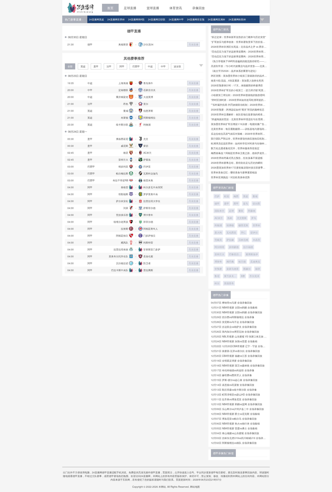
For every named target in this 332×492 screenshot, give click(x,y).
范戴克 (218, 239)
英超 (83, 66)
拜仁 (243, 232)
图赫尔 (247, 268)
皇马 (245, 203)
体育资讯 (175, 8)
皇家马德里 (233, 268)
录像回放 (198, 8)
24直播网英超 (96, 19)
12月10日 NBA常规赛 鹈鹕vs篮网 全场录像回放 (236, 404)
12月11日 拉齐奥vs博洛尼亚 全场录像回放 (234, 399)
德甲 (217, 203)
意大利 (218, 232)
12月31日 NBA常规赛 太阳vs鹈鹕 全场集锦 (234, 307)
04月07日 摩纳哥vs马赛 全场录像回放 (231, 302)
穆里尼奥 (243, 225)
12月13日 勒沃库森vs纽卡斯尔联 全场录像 (234, 389)
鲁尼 (217, 276)
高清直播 (193, 44)
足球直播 (130, 8)
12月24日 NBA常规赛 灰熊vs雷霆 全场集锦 (234, 341)
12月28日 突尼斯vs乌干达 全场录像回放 (232, 322)
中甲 (163, 66)
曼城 (255, 196)
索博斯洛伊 (252, 254)
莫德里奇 (229, 283)
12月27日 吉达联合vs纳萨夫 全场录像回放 (234, 326)
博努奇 (218, 261)
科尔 (217, 283)
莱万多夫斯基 (230, 276)
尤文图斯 (242, 218)
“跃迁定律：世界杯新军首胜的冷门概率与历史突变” (238, 37)
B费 (243, 276)
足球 (231, 210)
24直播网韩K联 (136, 19)
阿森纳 (251, 210)
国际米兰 (219, 210)
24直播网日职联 (156, 19)
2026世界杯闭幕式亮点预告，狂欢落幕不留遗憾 (236, 158)
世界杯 (256, 225)
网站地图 (195, 486)
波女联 (177, 66)
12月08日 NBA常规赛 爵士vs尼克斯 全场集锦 (235, 413)
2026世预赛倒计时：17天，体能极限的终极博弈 (237, 85)
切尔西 (256, 203)
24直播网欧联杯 (237, 19)
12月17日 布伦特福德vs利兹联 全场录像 (232, 370)
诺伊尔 (254, 232)
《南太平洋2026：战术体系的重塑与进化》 (234, 71)
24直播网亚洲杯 (216, 19)
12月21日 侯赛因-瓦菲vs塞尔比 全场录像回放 (235, 351)
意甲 (96, 66)
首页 (110, 8)
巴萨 (217, 196)
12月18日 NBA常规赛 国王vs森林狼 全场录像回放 (238, 365)
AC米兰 (219, 218)
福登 (257, 268)
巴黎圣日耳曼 (235, 254)
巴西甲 (136, 66)
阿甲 (121, 66)
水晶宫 (256, 239)
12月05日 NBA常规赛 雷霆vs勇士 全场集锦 (234, 428)
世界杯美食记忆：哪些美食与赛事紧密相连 (234, 172)
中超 (150, 66)
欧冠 (226, 196)
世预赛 (218, 268)
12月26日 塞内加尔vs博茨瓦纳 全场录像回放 (235, 331)
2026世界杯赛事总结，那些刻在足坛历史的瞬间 (236, 162)
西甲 (236, 203)
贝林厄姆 (243, 239)
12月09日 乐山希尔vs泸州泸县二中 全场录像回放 (237, 409)
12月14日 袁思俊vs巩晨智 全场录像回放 (232, 384)
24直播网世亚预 (195, 19)
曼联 (240, 210)
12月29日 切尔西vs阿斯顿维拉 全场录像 (232, 317)
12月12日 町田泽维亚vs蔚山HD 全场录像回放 (235, 394)
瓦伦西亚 (231, 232)
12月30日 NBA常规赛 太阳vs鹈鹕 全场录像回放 (236, 312)
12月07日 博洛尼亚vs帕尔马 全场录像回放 (234, 418)
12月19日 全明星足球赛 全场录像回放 (231, 360)
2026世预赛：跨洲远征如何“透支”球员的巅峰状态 (237, 109)
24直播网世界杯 (116, 19)
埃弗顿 (230, 225)
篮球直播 (153, 8)
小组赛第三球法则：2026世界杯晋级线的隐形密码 (238, 95)
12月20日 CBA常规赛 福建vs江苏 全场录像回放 (236, 355)
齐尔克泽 (254, 276)
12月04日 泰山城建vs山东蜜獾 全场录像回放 (235, 433)
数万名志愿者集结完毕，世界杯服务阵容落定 (235, 148)
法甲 (109, 66)
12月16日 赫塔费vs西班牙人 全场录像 (231, 375)
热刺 (229, 218)
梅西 (236, 196)
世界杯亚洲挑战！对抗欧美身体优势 (230, 177)
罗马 (253, 218)
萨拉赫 (230, 239)
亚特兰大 (219, 254)
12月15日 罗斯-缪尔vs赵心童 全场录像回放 (234, 380)
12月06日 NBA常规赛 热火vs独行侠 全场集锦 (235, 423)
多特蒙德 (234, 247)
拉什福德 (248, 247)
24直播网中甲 (176, 19)
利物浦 (218, 225)
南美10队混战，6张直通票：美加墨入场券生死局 (237, 80)
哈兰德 (242, 261)
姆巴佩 (230, 261)
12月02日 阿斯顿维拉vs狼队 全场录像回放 (234, 443)
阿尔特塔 (219, 247)
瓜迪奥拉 (255, 261)
